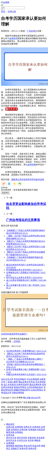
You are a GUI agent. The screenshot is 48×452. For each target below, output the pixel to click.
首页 (3, 11)
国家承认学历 (17, 179)
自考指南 (10, 443)
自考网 (6, 2)
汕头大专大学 (7, 379)
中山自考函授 (33, 379)
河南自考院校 (18, 393)
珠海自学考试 (20, 387)
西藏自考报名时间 (22, 390)
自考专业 (10, 435)
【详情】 (17, 341)
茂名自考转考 (35, 384)
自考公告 (12, 11)
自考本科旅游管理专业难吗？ (14, 334)
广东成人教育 (12, 382)
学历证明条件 (20, 379)
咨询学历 (28, 179)
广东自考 (31, 31)
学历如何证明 (38, 179)
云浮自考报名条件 (35, 387)
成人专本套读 (10, 384)
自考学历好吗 (22, 384)
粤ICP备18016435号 (32, 398)
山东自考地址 (37, 390)
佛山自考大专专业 (26, 382)
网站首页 (10, 424)
